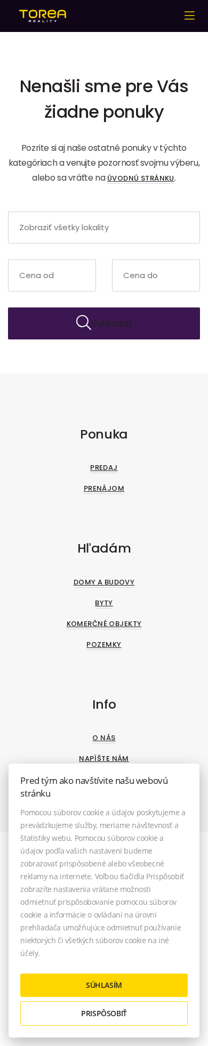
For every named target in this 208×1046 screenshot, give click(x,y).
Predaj (104, 468)
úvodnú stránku (140, 178)
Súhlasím (104, 985)
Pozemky (103, 644)
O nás (103, 738)
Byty (104, 603)
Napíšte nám (104, 758)
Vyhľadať (111, 324)
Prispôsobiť (104, 1013)
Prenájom (104, 488)
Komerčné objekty (104, 624)
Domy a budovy (104, 582)
